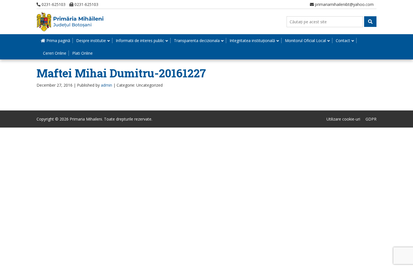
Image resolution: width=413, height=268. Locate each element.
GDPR (371, 119)
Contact (343, 40)
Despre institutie (91, 40)
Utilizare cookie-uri (343, 119)
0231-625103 (52, 4)
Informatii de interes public (140, 40)
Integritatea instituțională (252, 40)
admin (106, 85)
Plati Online (82, 53)
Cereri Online (54, 53)
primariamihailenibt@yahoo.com (344, 4)
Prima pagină (57, 40)
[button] (370, 21)
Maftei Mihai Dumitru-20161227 (121, 73)
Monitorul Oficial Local (305, 40)
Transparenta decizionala (197, 40)
